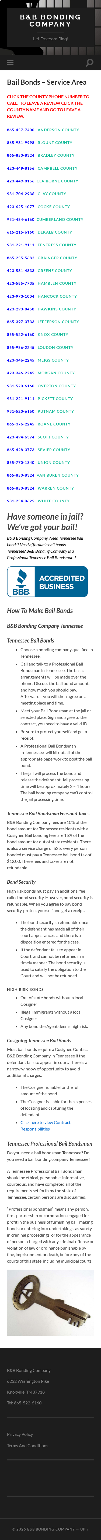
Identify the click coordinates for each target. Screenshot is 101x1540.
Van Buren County (58, 475)
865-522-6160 (20, 334)
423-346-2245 (20, 360)
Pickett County (55, 398)
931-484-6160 (20, 219)
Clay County (52, 193)
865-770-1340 (20, 462)
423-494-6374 (20, 437)
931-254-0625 (20, 501)
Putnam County (56, 411)
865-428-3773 (20, 449)
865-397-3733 (20, 321)
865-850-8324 (20, 155)
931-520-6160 (20, 386)
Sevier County (54, 449)
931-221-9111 (20, 245)
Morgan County (56, 373)
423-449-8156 (20, 168)
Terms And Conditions (27, 1445)
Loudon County (56, 347)
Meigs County (53, 360)
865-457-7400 (20, 129)
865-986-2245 (20, 347)
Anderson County (58, 129)
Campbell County (58, 168)
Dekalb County (55, 232)
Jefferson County (58, 321)
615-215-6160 (20, 232)
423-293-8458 (20, 309)
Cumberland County (60, 219)
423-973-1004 (20, 296)
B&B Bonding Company (50, 20)
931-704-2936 (20, 193)
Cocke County (54, 206)
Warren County (56, 488)
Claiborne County (57, 181)
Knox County (53, 334)
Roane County (54, 424)
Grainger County (57, 257)
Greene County (55, 270)
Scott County (53, 437)
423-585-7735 (20, 283)
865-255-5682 (20, 257)
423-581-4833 (20, 270)
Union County (54, 462)
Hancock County (57, 296)
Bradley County (56, 155)
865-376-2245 (20, 424)
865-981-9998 (20, 142)
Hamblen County (57, 283)
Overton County (57, 386)
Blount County (55, 142)
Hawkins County (57, 309)
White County (54, 501)
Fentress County (57, 245)
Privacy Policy (20, 1434)
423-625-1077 (20, 206)
